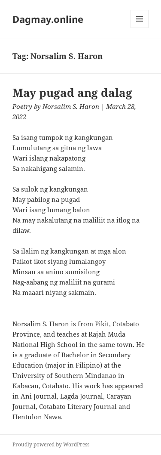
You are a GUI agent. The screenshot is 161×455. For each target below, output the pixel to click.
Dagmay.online (47, 18)
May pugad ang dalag (72, 92)
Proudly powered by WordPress (50, 444)
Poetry (22, 106)
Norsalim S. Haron (71, 106)
